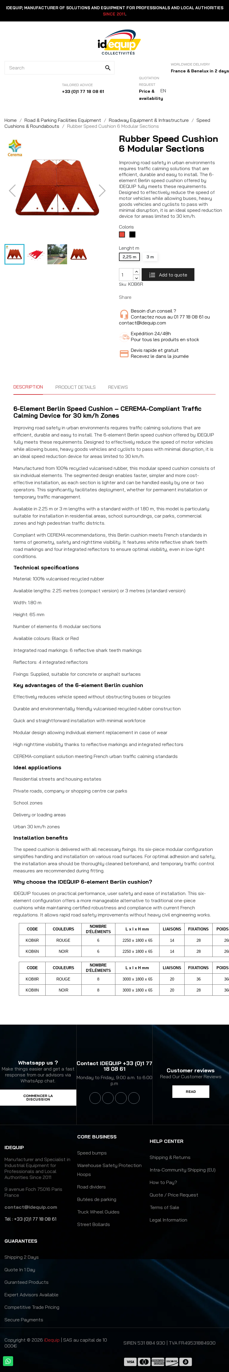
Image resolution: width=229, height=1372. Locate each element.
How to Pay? (163, 1182)
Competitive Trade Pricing (31, 1307)
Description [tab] (28, 387)
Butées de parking (96, 1199)
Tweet (148, 297)
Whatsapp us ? (38, 1062)
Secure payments (23, 1320)
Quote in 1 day (19, 1269)
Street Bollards (93, 1224)
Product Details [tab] (75, 387)
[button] (38, 1098)
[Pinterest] (134, 1098)
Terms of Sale (164, 1207)
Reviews (118, 387)
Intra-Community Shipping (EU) (183, 1170)
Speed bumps (92, 1153)
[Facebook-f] (95, 1098)
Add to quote (172, 275)
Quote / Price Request (174, 1195)
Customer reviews (191, 1070)
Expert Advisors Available (31, 1295)
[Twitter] (108, 1098)
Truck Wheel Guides (98, 1212)
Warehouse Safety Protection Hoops (109, 1169)
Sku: (123, 284)
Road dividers (91, 1187)
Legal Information (168, 1220)
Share (139, 297)
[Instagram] (120, 1098)
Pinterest (157, 297)
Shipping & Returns (170, 1157)
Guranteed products (26, 1282)
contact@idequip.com (30, 1207)
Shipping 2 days (21, 1257)
